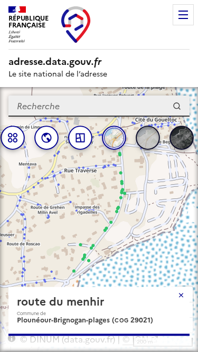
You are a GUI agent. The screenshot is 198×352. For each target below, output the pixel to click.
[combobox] (99, 106)
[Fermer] (181, 295)
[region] (99, 219)
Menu (183, 14)
